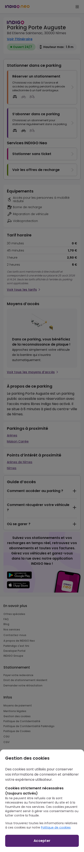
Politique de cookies (56, 827)
